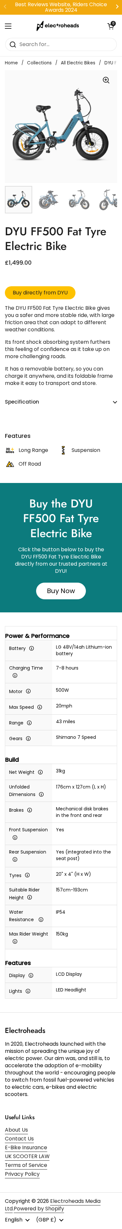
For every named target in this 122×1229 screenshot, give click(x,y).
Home (11, 63)
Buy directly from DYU (40, 292)
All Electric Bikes (78, 63)
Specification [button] (22, 402)
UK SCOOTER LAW (27, 1156)
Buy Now (61, 590)
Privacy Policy (22, 1174)
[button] (110, 26)
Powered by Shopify (39, 1208)
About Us (16, 1130)
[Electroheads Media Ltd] (59, 26)
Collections (39, 63)
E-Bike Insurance (26, 1147)
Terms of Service (26, 1165)
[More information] (31, 647)
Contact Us (19, 1138)
